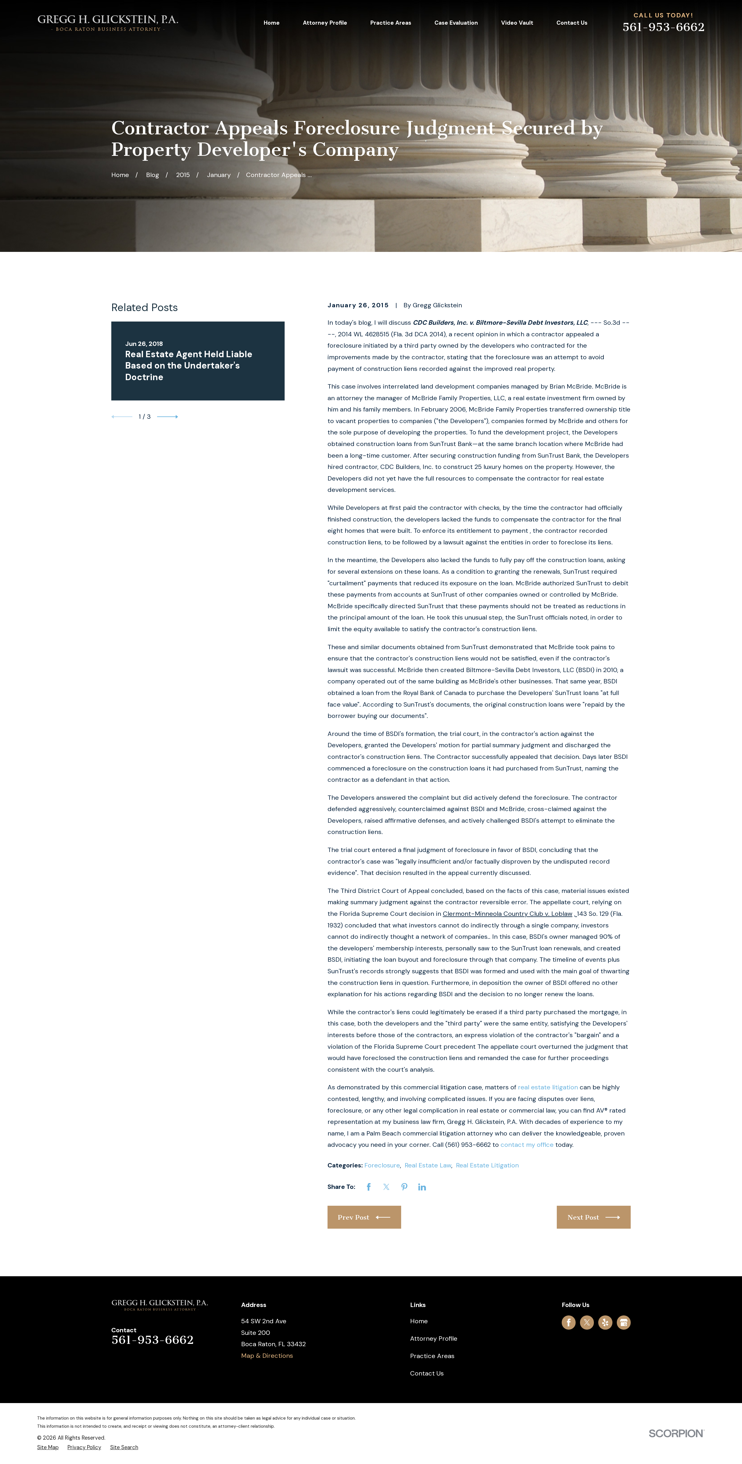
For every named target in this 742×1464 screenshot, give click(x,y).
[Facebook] (568, 1322)
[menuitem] (48, 1447)
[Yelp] (605, 1322)
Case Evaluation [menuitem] (456, 22)
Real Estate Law (428, 1165)
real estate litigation (548, 1087)
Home (419, 1321)
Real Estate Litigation (487, 1165)
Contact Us (427, 1373)
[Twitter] (587, 1322)
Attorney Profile (433, 1338)
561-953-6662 (663, 27)
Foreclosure (382, 1165)
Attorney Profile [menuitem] (325, 22)
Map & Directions (267, 1355)
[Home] (108, 22)
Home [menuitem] (272, 22)
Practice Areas (432, 1356)
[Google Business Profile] (624, 1322)
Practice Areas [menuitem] (390, 22)
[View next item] (167, 416)
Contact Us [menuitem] (572, 22)
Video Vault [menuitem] (517, 22)
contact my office (527, 1144)
